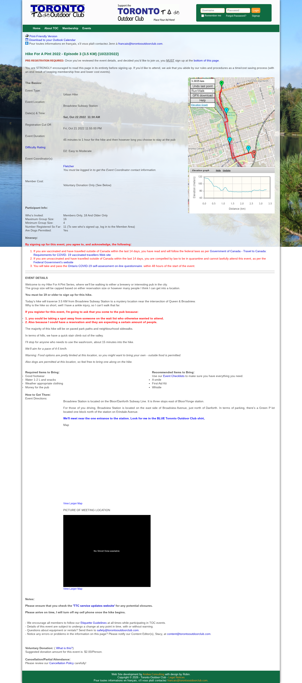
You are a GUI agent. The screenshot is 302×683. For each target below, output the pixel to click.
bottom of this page (206, 60)
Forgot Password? (236, 15)
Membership (70, 28)
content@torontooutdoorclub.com (189, 633)
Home (36, 28)
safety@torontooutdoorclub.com (118, 630)
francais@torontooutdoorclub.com (140, 43)
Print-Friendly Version (43, 36)
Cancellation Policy (61, 663)
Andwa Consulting (153, 674)
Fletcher (68, 166)
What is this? (64, 648)
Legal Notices (176, 677)
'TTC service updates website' (94, 605)
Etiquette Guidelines (94, 622)
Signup (256, 15)
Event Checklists (173, 376)
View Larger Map (72, 503)
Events (86, 28)
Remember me (213, 15)
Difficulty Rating (35, 147)
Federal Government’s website (53, 262)
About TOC (51, 28)
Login (256, 10)
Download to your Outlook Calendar (52, 40)
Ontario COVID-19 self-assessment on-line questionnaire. (106, 266)
